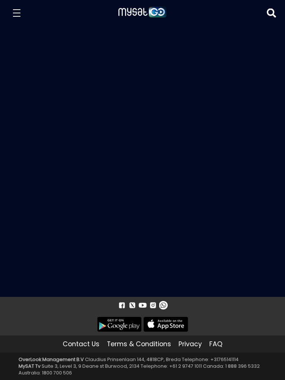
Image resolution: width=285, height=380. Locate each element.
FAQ (215, 344)
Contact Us (81, 344)
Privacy (190, 344)
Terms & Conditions (139, 344)
